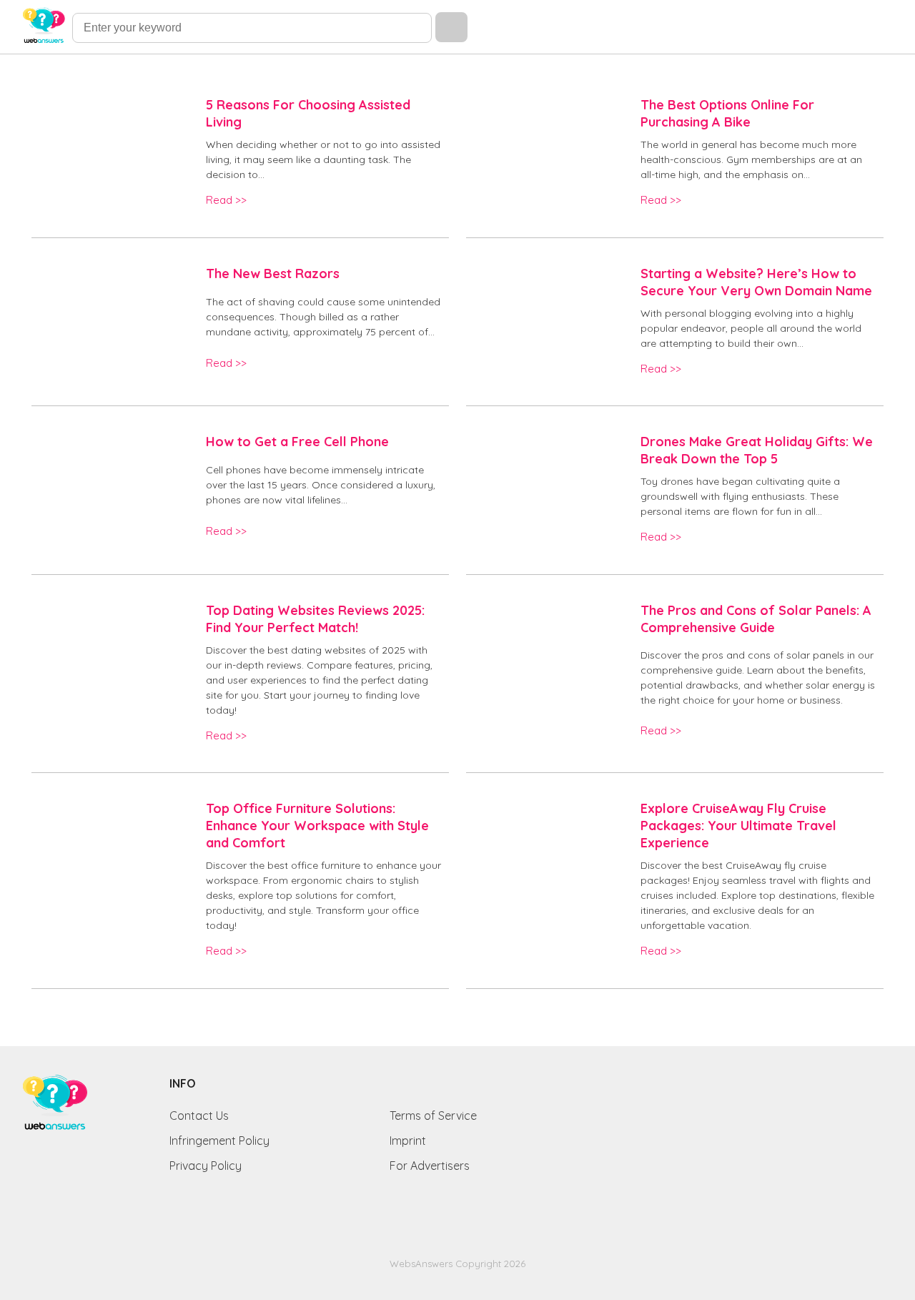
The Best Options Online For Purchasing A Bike (727, 113)
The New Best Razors (273, 273)
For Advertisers (430, 1165)
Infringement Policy (219, 1140)
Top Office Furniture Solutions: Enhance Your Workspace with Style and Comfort (317, 825)
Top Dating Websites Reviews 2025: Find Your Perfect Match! (315, 619)
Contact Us (199, 1115)
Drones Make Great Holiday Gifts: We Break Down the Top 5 (756, 450)
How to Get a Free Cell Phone (297, 441)
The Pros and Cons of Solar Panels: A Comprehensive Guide (755, 619)
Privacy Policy (205, 1165)
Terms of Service (433, 1115)
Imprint (408, 1140)
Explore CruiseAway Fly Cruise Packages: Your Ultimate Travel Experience (738, 825)
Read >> (226, 200)
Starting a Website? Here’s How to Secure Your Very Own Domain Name (756, 282)
